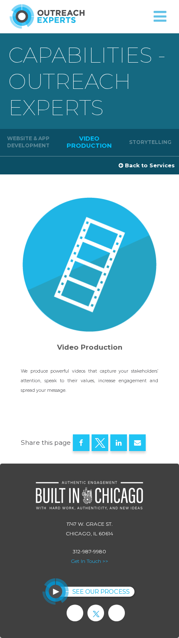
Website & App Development (28, 142)
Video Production (89, 142)
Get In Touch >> (89, 561)
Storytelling (150, 142)
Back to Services (149, 165)
